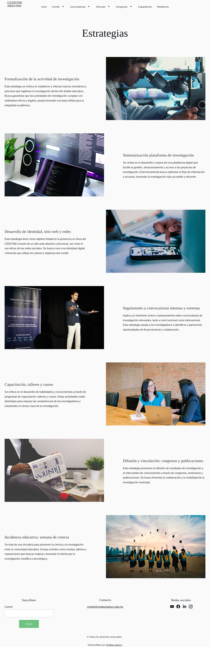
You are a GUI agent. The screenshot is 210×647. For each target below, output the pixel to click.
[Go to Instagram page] (191, 606)
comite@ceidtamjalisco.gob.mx (105, 606)
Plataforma (163, 6)
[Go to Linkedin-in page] (184, 606)
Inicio (44, 6)
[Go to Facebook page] (178, 606)
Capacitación (145, 6)
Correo (9, 606)
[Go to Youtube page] (172, 606)
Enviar (29, 624)
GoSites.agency (114, 645)
